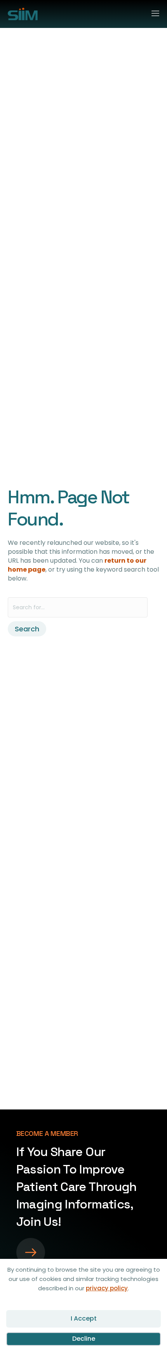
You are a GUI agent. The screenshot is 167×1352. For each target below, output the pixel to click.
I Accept (84, 1318)
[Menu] (152, 12)
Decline (83, 1338)
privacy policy (107, 1288)
